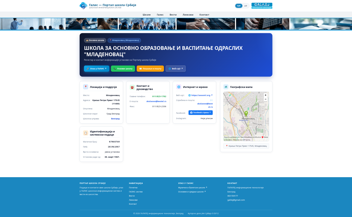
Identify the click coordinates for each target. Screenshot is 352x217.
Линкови (188, 14)
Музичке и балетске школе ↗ (192, 187)
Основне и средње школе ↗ (192, 191)
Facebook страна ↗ (202, 112)
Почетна (133, 187)
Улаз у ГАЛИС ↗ (97, 68)
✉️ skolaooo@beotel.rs (205, 103)
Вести (173, 14)
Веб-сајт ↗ (175, 68)
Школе (147, 14)
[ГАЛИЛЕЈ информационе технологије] (261, 6)
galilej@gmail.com (236, 199)
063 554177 (232, 195)
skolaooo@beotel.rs (156, 101)
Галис (160, 14)
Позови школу (123, 68)
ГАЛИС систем (136, 191)
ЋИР (239, 6)
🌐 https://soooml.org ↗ (200, 95)
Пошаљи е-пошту (150, 68)
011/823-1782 (159, 96)
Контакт (204, 14)
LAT (245, 6)
